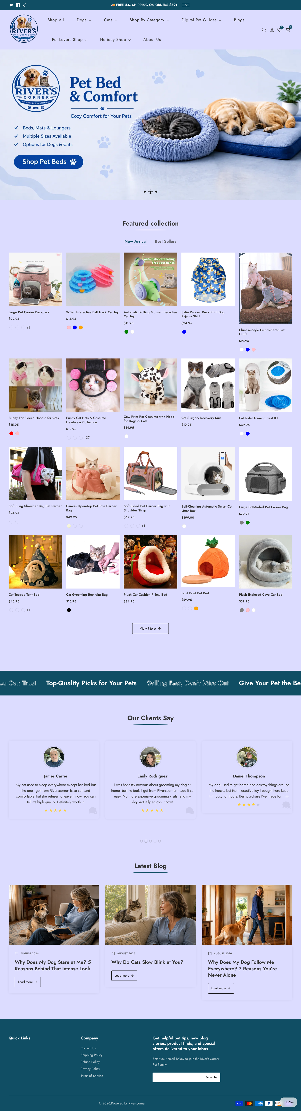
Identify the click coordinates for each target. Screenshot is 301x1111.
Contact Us (88, 1048)
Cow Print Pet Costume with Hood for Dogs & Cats (149, 419)
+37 (86, 437)
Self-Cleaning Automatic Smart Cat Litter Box (206, 508)
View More (148, 628)
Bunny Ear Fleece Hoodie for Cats (34, 418)
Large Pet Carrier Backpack (29, 312)
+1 (28, 327)
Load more (25, 982)
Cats (108, 20)
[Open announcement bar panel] (186, 5)
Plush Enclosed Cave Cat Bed (261, 595)
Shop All (56, 20)
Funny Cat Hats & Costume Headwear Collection (86, 420)
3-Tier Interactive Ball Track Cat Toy (92, 312)
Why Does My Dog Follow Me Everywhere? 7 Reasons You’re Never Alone (242, 968)
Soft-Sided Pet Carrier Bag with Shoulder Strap (147, 508)
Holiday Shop (113, 40)
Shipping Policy (91, 1055)
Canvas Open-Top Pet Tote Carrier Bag (91, 508)
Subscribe (211, 1077)
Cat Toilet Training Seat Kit (258, 418)
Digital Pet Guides (199, 20)
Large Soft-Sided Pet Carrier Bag (263, 507)
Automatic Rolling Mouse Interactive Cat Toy (150, 314)
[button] (145, 192)
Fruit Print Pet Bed (195, 593)
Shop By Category (148, 20)
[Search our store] (265, 30)
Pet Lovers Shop (67, 40)
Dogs (82, 20)
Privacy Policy (90, 1068)
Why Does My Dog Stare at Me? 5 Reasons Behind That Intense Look (53, 965)
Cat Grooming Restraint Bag (87, 595)
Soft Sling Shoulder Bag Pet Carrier (35, 506)
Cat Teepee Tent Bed (24, 595)
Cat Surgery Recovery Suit (201, 418)
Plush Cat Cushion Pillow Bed (145, 595)
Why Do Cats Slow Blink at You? (147, 962)
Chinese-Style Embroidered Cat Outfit (262, 332)
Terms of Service (92, 1075)
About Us (152, 40)
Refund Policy (90, 1061)
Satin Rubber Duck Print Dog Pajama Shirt (203, 314)
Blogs (239, 20)
